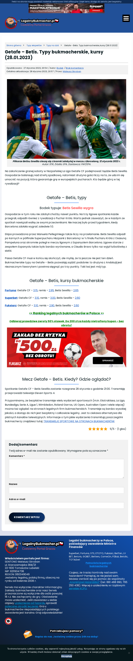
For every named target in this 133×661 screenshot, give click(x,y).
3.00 (52, 298)
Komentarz (17, 456)
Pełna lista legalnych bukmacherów (98, 564)
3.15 (35, 290)
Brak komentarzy (75, 68)
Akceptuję (66, 656)
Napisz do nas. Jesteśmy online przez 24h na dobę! (66, 636)
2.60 (77, 298)
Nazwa (13, 484)
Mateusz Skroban (72, 71)
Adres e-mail (17, 499)
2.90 (51, 305)
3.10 (37, 298)
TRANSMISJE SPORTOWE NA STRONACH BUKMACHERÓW (79, 421)
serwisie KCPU (78, 588)
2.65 (76, 290)
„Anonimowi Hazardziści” (84, 582)
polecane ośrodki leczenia (21, 606)
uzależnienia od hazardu (30, 603)
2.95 (51, 290)
